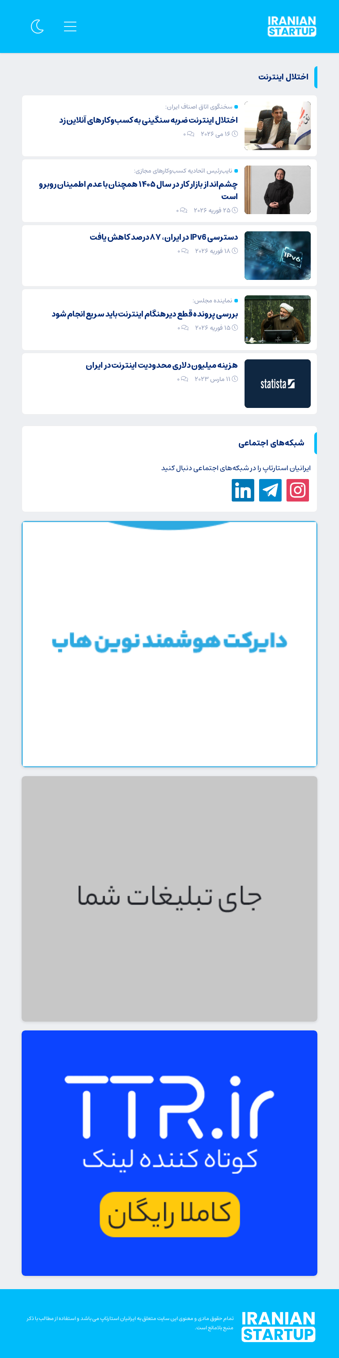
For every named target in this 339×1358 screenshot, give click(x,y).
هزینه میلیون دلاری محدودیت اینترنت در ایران (162, 365)
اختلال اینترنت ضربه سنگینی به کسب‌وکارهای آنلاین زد (148, 120)
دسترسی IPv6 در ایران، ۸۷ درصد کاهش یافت (164, 237)
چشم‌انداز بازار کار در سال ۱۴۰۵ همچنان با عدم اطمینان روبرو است (138, 190)
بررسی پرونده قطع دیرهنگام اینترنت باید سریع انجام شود (145, 314)
